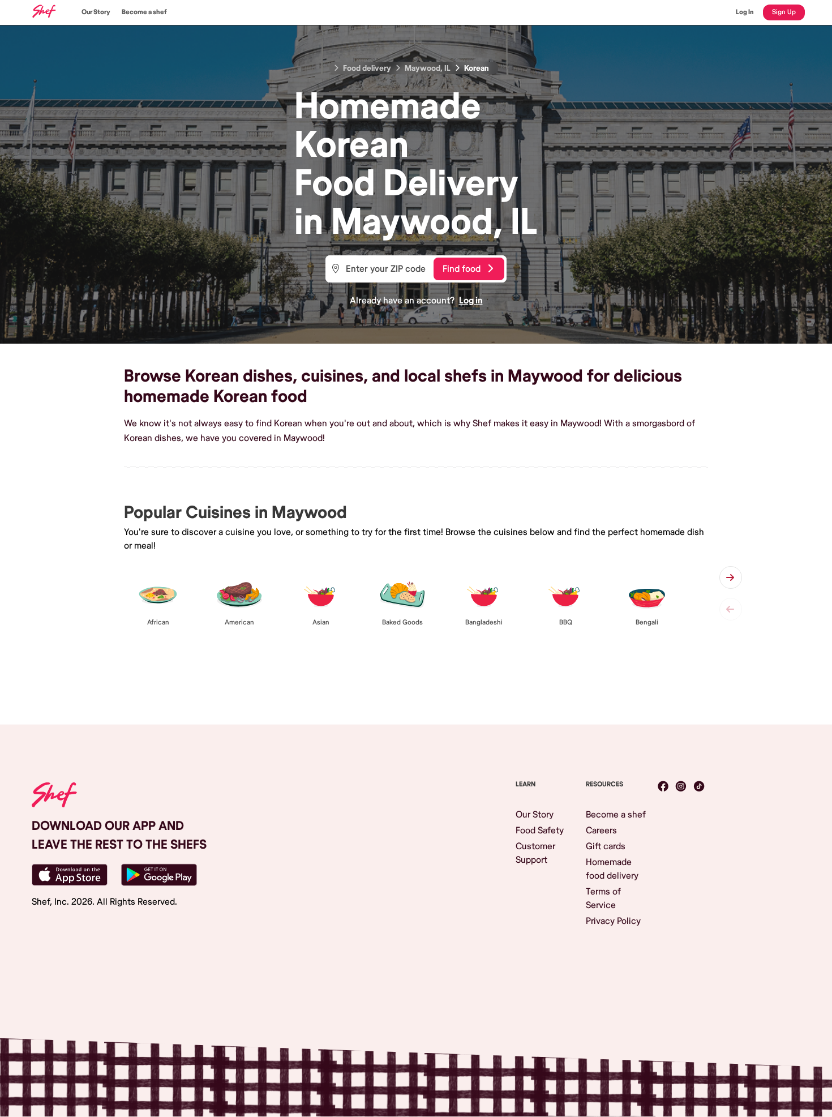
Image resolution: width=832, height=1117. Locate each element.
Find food (462, 269)
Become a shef (144, 12)
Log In (745, 12)
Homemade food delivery (612, 869)
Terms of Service (603, 898)
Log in (471, 300)
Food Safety (540, 830)
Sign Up (784, 12)
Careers (601, 830)
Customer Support (535, 853)
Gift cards (605, 846)
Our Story (96, 12)
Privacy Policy (613, 921)
